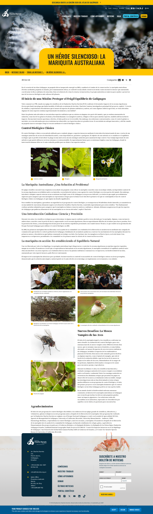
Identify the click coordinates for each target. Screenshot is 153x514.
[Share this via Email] (119, 80)
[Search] (106, 8)
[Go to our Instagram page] (64, 495)
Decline (123, 510)
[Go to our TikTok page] (84, 495)
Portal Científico (131, 16)
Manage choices (135, 510)
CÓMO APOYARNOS (97, 16)
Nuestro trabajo (81, 16)
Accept (114, 510)
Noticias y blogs (18, 72)
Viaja (119, 16)
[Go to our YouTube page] (74, 495)
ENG (147, 8)
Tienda (127, 8)
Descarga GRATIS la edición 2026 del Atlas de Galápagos (75, 2)
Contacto (115, 8)
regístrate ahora (106, 494)
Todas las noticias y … (35, 72)
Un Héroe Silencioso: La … (56, 72)
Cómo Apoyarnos (65, 476)
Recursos (121, 8)
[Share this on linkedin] (130, 80)
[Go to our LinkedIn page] (79, 495)
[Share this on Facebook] (122, 80)
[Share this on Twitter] (126, 80)
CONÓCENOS (66, 16)
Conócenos (63, 466)
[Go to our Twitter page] (69, 495)
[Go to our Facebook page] (59, 495)
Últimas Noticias (65, 486)
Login (109, 8)
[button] (132, 8)
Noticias (110, 16)
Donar (144, 16)
